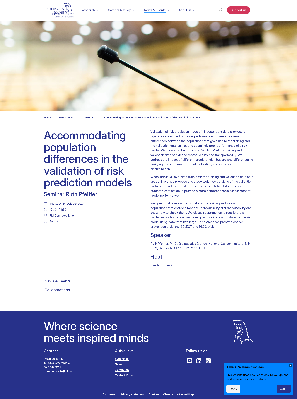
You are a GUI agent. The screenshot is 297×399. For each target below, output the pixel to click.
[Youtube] (189, 361)
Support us (238, 10)
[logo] (61, 10)
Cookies (153, 394)
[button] (220, 10)
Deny (233, 389)
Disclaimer (110, 394)
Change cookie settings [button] (178, 394)
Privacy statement (132, 394)
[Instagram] (208, 361)
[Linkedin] (199, 361)
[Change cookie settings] (290, 365)
